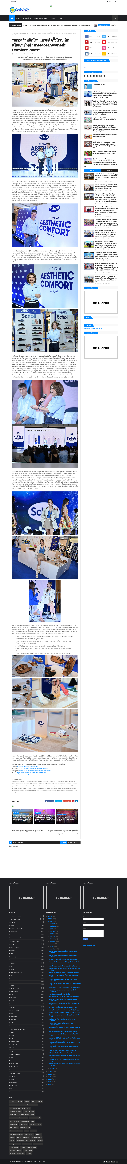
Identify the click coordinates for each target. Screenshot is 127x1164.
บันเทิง (12, 994)
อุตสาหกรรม (13, 1026)
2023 (50, 1071)
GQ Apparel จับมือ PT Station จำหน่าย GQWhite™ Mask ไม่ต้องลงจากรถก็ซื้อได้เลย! (105, 119)
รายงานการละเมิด (89, 946)
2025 (50, 919)
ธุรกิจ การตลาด (14, 932)
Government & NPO (47, 25)
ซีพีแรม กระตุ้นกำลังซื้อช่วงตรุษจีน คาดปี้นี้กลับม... (63, 1031)
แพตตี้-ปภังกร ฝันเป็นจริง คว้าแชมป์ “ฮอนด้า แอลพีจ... (64, 966)
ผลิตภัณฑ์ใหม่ (27, 18)
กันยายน (52, 931)
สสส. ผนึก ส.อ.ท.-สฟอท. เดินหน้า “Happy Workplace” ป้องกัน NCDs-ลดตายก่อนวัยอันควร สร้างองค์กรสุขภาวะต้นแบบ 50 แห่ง (106, 176)
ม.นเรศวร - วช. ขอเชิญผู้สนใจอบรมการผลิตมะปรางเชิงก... (64, 976)
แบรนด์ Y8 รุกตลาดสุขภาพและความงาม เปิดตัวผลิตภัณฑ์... (63, 990)
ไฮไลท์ (12, 925)
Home (13, 33)
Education (13, 998)
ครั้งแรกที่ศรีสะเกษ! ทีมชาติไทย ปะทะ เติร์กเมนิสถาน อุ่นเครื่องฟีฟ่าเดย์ (105, 135)
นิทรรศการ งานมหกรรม (16, 988)
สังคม (12, 953)
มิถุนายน (52, 939)
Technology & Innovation (18, 1029)
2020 (50, 1079)
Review (12, 1092)
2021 (50, 1077)
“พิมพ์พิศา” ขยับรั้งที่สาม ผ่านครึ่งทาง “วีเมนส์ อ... (63, 1053)
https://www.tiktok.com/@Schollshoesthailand (31, 773)
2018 (50, 1084)
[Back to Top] (117, 1162)
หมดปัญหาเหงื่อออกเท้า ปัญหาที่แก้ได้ (59, 994)
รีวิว (61, 18)
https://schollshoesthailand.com (27, 766)
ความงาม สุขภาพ (14, 957)
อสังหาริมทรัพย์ (14, 1016)
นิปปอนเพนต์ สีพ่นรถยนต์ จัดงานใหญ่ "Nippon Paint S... (64, 1043)
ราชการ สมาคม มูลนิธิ (15, 919)
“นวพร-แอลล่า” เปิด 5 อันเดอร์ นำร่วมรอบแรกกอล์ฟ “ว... (64, 1060)
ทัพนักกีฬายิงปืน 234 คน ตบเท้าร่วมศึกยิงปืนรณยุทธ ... (64, 997)
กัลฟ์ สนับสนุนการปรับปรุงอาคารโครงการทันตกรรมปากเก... (64, 1004)
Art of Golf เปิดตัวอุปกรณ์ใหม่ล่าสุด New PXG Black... (63, 952)
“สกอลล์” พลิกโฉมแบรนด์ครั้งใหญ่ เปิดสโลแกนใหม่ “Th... (64, 962)
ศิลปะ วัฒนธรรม (14, 1063)
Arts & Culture (62, 814)
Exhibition (38, 812)
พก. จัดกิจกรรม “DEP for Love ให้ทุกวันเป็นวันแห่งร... (65, 1010)
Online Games (14, 1070)
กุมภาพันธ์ (53, 949)
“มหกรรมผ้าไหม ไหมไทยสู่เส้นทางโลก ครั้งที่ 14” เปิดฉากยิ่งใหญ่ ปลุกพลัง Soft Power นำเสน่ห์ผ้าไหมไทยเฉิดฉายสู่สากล (44, 818)
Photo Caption (15, 941)
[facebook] (105, 1)
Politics (13, 1076)
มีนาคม (52, 946)
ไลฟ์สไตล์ (13, 1048)
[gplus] (115, 1)
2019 (50, 1082)
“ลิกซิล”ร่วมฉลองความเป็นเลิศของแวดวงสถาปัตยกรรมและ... (61, 1024)
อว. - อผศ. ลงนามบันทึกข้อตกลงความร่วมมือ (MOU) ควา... (64, 1034)
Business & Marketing (25, 33)
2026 (50, 916)
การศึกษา (13, 1023)
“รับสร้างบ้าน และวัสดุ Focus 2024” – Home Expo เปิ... (65, 984)
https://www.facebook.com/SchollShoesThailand (34, 768)
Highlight (13, 922)
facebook (77, 842)
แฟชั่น (17, 33)
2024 (50, 921)
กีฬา (11, 966)
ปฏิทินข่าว (54, 18)
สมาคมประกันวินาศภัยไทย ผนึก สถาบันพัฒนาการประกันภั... (64, 969)
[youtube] (110, 1)
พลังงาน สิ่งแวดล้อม (15, 1067)
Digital (12, 1001)
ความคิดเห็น (109, 171)
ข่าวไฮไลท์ (92, 171)
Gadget (13, 1032)
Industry (13, 1004)
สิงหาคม (52, 934)
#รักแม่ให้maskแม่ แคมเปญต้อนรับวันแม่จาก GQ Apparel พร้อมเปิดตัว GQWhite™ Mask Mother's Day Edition (105, 112)
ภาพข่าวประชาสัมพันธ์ (41, 18)
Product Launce (15, 1073)
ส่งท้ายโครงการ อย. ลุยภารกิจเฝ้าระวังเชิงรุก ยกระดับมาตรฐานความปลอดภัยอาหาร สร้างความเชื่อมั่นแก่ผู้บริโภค (84, 25)
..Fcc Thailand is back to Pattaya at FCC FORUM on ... (63, 980)
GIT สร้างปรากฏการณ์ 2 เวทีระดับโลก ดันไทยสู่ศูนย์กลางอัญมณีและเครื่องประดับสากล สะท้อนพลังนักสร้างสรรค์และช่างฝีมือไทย (22, 818)
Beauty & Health (15, 947)
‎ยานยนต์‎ (12, 985)
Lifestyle (13, 1038)
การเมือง (12, 1079)
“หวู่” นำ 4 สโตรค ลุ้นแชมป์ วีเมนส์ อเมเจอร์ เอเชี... (63, 1050)
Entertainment (15, 991)
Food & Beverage (15, 1010)
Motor (12, 982)
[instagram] (112, 1)
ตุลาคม (52, 929)
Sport (12, 960)
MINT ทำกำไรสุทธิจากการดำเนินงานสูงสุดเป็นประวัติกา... (64, 1028)
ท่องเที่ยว (12, 969)
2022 (50, 1074)
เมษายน (52, 944)
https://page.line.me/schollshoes (25, 775)
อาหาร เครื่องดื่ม (14, 1019)
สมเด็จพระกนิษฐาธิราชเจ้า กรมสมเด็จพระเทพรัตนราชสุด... (64, 1056)
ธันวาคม (52, 924)
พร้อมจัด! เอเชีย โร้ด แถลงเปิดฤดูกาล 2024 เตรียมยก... (65, 987)
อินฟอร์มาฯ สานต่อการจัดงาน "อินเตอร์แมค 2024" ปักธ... (64, 1016)
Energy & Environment (17, 1054)
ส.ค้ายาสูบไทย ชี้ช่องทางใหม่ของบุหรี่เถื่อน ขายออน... (64, 1007)
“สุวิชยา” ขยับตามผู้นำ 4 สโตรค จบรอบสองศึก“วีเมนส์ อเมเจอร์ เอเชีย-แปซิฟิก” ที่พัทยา (104, 152)
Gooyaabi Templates (38, 1161)
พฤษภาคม (53, 941)
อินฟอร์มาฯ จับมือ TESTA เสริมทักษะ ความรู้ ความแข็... (65, 1012)
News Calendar (15, 935)
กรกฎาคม (53, 936)
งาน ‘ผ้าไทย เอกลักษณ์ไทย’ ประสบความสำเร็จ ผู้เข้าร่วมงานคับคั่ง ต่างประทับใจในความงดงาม (66, 819)
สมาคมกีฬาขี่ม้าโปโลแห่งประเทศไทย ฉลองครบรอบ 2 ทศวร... (64, 1064)
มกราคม (52, 1068)
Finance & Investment (16, 972)
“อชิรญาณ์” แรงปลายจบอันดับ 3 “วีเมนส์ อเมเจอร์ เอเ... (63, 1047)
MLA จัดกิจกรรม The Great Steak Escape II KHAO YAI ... (63, 1000)
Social (12, 944)
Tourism (13, 963)
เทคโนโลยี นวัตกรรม (15, 1045)
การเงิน (12, 976)
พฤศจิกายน (53, 926)
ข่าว (17, 18)
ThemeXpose (19, 1161)
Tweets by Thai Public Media (93, 329)
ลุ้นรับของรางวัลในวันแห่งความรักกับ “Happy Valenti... (62, 1020)
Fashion (34, 33)
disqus (70, 842)
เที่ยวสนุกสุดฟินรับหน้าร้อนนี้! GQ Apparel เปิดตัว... (64, 973)
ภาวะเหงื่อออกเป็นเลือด (99, 84)
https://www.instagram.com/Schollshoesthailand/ (35, 771)
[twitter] (107, 1)
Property (13, 1007)
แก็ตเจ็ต (12, 1035)
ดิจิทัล (12, 1013)
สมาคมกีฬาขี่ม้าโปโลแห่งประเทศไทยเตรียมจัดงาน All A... (64, 1039)
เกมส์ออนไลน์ (14, 1085)
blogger (63, 842)
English (13, 1)
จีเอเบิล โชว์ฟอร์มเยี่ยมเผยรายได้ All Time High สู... (64, 959)
